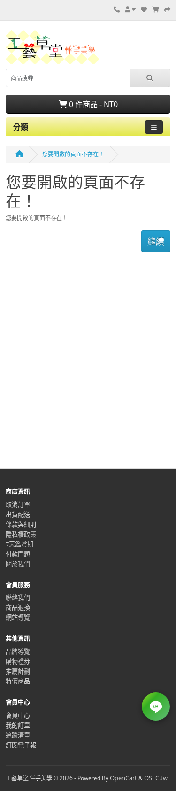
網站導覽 (18, 617)
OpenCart (123, 778)
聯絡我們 (18, 597)
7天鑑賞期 (19, 544)
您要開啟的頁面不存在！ (73, 154)
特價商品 (18, 681)
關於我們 (18, 564)
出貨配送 (18, 514)
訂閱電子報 (21, 745)
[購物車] (155, 9)
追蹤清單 (18, 735)
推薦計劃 (18, 671)
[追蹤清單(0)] (144, 9)
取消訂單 (18, 504)
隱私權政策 (21, 534)
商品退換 (18, 607)
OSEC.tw (156, 778)
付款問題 (18, 554)
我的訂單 (18, 725)
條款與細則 (21, 524)
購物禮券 (18, 661)
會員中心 (18, 715)
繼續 (155, 241)
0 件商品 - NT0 (92, 104)
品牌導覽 (18, 651)
